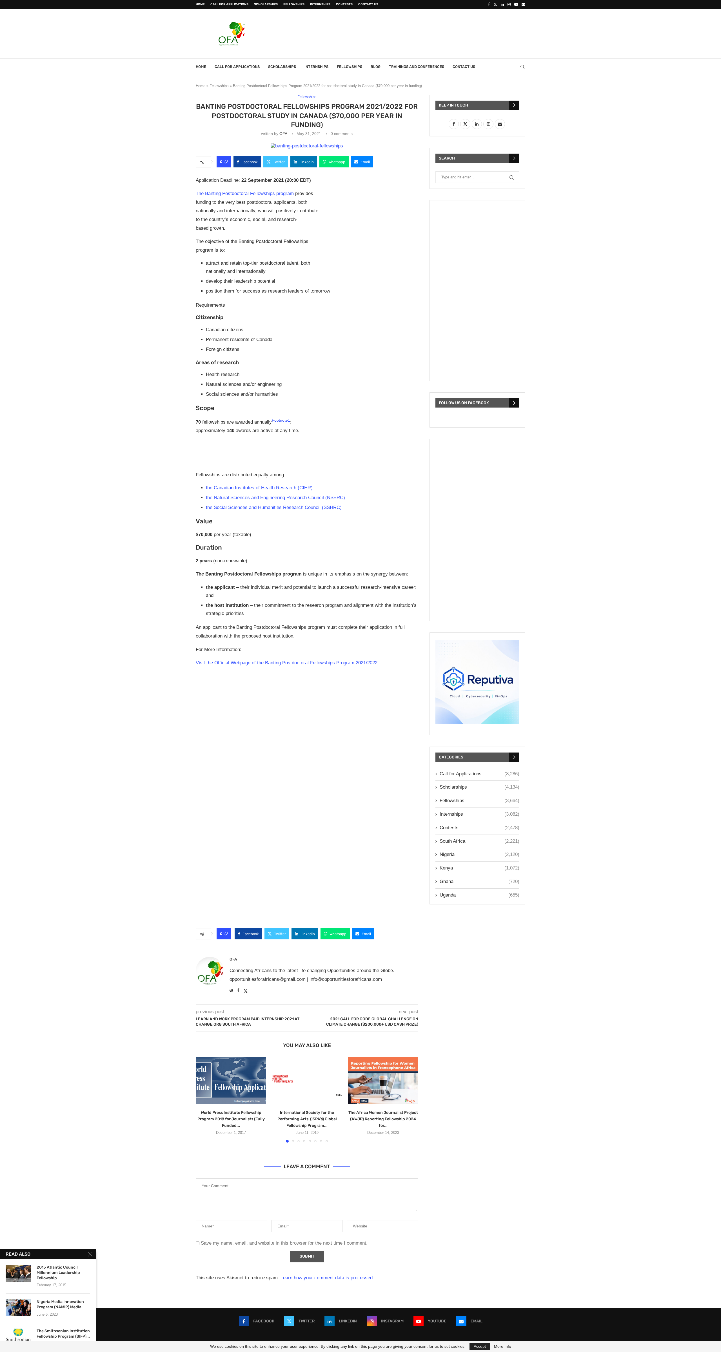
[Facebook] (489, 4)
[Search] (522, 67)
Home (200, 4)
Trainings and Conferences (416, 67)
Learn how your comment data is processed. (327, 1277)
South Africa (479, 841)
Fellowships (293, 4)
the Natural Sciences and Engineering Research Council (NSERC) (275, 497)
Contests (344, 4)
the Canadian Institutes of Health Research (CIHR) (259, 487)
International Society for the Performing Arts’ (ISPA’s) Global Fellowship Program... (307, 1119)
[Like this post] (226, 161)
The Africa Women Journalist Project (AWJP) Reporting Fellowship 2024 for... (383, 1119)
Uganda (479, 895)
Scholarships (266, 4)
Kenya (479, 868)
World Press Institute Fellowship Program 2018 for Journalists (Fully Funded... (231, 1119)
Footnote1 (281, 420)
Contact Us (368, 4)
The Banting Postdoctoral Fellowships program (245, 193)
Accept (480, 1346)
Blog (375, 67)
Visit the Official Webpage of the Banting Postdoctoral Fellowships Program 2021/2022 (286, 662)
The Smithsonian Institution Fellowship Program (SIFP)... (63, 1334)
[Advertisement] (422, 33)
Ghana (479, 881)
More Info (502, 1346)
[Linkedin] (502, 4)
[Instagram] (509, 4)
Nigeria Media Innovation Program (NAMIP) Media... (61, 1304)
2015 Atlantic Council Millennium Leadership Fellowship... (58, 1272)
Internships (320, 4)
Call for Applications (229, 4)
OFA (283, 133)
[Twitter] (495, 4)
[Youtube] (516, 4)
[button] (203, 1099)
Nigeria (479, 854)
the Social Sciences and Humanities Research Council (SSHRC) (274, 507)
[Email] (523, 4)
